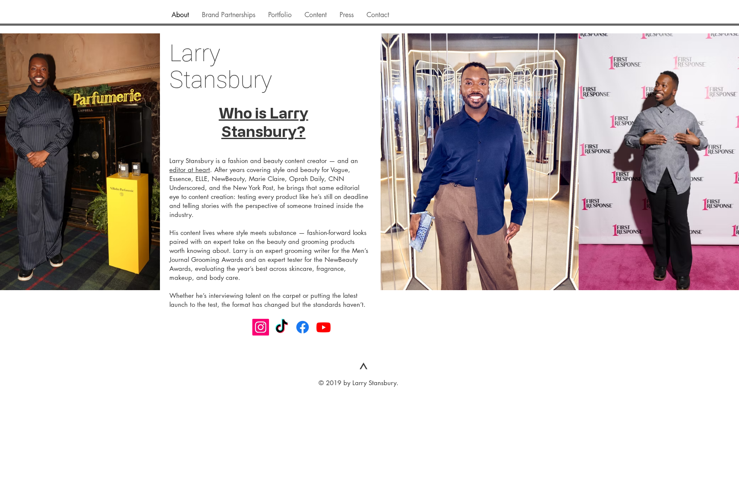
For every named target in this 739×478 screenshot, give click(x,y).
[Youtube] (323, 327)
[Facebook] (302, 327)
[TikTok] (281, 327)
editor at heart (189, 170)
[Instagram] (260, 327)
